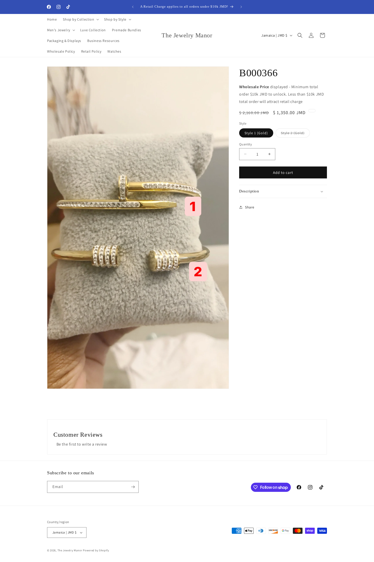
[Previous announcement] (132, 7)
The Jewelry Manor (69, 550)
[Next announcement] (241, 7)
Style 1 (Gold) (256, 132)
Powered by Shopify (96, 550)
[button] (80, 19)
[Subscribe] (132, 487)
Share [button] (249, 207)
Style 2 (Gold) (295, 133)
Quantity (245, 144)
